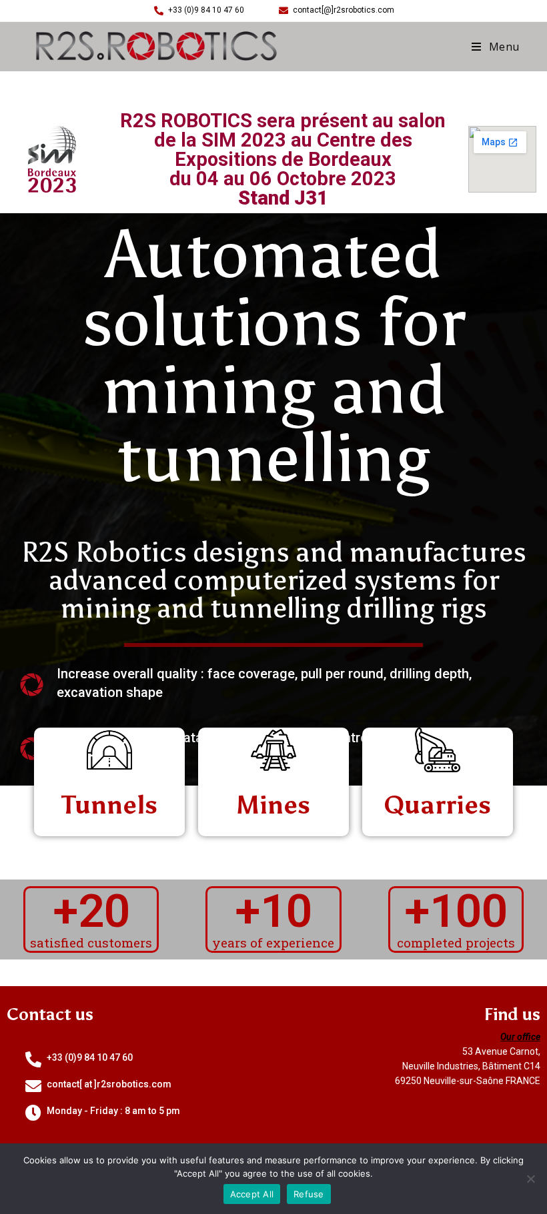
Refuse (309, 1194)
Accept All (252, 1194)
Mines (273, 805)
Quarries (437, 805)
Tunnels (109, 805)
